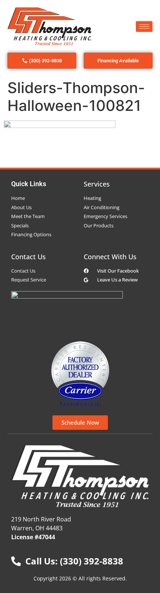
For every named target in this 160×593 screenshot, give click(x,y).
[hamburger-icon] (144, 26)
